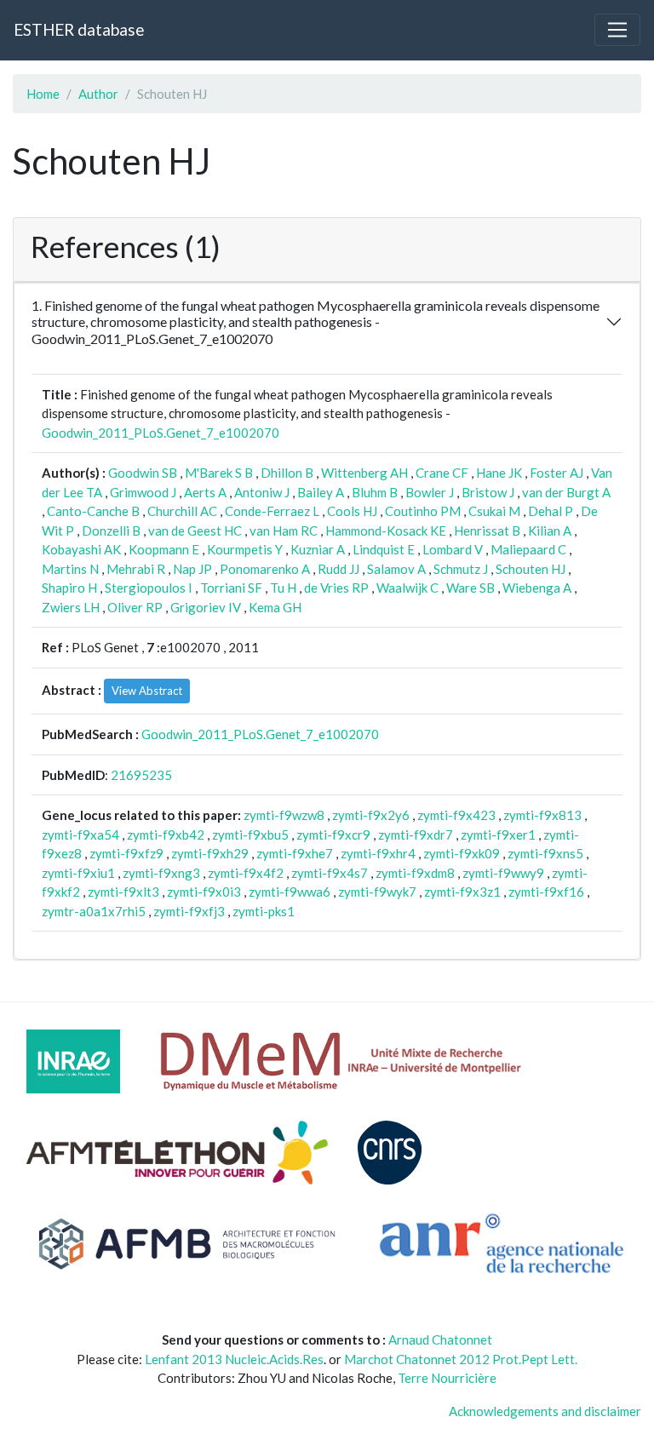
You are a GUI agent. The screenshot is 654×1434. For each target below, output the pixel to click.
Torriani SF (231, 587)
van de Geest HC (195, 530)
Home (43, 93)
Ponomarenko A (265, 568)
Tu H (283, 587)
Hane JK (499, 472)
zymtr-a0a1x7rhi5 (94, 911)
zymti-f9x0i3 (204, 891)
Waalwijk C (407, 587)
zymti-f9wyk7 (377, 891)
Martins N (70, 568)
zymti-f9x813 (542, 815)
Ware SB (470, 587)
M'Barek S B (219, 472)
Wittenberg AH (364, 472)
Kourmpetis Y (245, 549)
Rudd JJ (338, 568)
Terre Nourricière (447, 1377)
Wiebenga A (536, 587)
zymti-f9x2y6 (371, 815)
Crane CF (442, 472)
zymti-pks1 (263, 911)
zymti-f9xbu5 (250, 834)
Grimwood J (143, 492)
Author (98, 93)
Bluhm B (375, 492)
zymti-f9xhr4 (378, 853)
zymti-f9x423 (456, 815)
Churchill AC (182, 511)
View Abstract (147, 690)
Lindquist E (384, 549)
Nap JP (192, 568)
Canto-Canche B (93, 511)
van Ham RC (284, 530)
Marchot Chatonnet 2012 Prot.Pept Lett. (460, 1359)
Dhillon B (287, 472)
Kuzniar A (317, 549)
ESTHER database (79, 29)
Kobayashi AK (81, 549)
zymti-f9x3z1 (462, 891)
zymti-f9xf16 (546, 891)
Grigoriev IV (205, 607)
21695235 (141, 775)
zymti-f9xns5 (545, 853)
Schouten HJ (530, 568)
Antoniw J (262, 492)
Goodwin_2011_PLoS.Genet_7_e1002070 (160, 432)
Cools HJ (352, 511)
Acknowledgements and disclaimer (545, 1411)
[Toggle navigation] (617, 30)
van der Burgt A (566, 492)
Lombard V (452, 549)
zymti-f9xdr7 (415, 834)
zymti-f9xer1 (498, 834)
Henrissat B (487, 530)
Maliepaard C (528, 549)
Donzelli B (111, 530)
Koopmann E (164, 549)
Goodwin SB (142, 472)
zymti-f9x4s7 (329, 872)
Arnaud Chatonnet (440, 1339)
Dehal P (550, 511)
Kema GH (275, 607)
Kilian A (549, 530)
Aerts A (205, 492)
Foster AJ (556, 472)
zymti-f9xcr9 (333, 834)
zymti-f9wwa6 (289, 891)
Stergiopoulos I (148, 587)
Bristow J (488, 492)
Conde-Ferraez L (272, 511)
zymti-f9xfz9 (126, 853)
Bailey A (320, 492)
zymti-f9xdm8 (415, 872)
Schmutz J (460, 568)
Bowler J (429, 492)
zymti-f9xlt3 (123, 891)
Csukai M (494, 511)
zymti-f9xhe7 (294, 853)
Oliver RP (135, 607)
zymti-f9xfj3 (189, 911)
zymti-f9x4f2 (246, 872)
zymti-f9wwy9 (503, 872)
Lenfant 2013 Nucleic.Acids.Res (234, 1359)
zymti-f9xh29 (210, 853)
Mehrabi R (135, 568)
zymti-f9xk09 (461, 853)
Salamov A (396, 568)
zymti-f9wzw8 (284, 815)
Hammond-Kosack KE (385, 530)
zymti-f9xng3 (161, 872)
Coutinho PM (423, 511)
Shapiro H (69, 587)
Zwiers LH (71, 607)
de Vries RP (336, 587)
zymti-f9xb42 (165, 834)
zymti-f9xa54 (80, 834)
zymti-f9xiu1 (78, 872)
